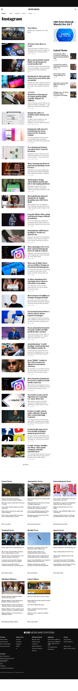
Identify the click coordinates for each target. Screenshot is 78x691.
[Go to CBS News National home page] (33, 9)
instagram (18, 644)
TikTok (17, 646)
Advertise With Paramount (7, 658)
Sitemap (34, 650)
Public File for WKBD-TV (54, 641)
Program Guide (36, 641)
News (11, 13)
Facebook (18, 641)
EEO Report (51, 649)
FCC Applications (52, 647)
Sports (24, 13)
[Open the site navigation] (12, 9)
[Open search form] (75, 9)
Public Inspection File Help (53, 644)
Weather (17, 13)
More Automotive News (34, 524)
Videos (30, 13)
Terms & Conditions (37, 648)
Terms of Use (67, 646)
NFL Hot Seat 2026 (5, 644)
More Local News (6, 524)
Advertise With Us (37, 646)
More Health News (33, 573)
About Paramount (4, 656)
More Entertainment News (60, 524)
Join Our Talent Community (4, 661)
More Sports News (58, 573)
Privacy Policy (67, 639)
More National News (7, 573)
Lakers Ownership (5, 646)
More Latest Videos (33, 621)
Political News (4, 639)
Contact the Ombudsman (6, 668)
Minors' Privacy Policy (69, 648)
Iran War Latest (4, 641)
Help (1, 663)
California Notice (68, 641)
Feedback (2, 666)
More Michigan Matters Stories (10, 621)
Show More (25, 464)
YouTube (18, 639)
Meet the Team (36, 639)
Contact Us (35, 644)
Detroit (4, 13)
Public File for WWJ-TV (54, 639)
